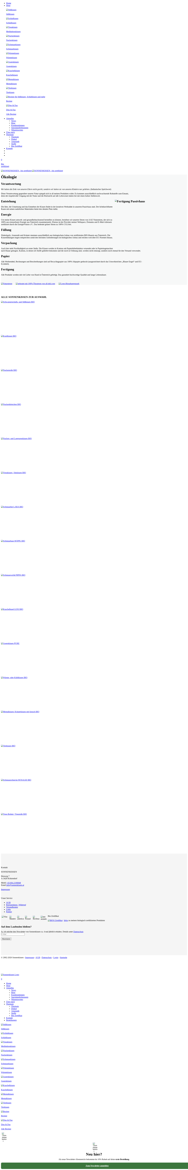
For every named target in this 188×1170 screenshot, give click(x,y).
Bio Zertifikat (16, 146)
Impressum (5, 889)
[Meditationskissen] (11, 27)
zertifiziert (5, 166)
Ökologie (10, 135)
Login (55, 957)
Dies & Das (11, 110)
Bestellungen (11, 1020)
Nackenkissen (11, 40)
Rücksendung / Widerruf (16, 905)
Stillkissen (10, 14)
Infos (66, 920)
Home (8, 3)
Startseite (63, 957)
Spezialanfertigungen (19, 128)
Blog (13, 123)
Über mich (10, 132)
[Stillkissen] (11, 10)
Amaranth (15, 141)
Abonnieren (6, 939)
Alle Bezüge (11, 114)
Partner (9, 912)
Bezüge (9, 101)
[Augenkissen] (12, 62)
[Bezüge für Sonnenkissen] (5, 1111)
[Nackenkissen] (12, 36)
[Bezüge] (25, 97)
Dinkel (14, 139)
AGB (8, 902)
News (13, 121)
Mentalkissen (11, 84)
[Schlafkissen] (12, 18)
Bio (2, 164)
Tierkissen (10, 92)
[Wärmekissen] (12, 53)
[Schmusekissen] (13, 44)
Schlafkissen (11, 23)
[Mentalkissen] (12, 79)
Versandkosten (12, 907)
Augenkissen (11, 66)
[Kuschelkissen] (13, 71)
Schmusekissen (12, 49)
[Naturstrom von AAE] (8, 283)
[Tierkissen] (11, 88)
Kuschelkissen (12, 75)
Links (8, 909)
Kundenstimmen (18, 125)
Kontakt (9, 148)
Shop (8, 5)
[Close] (3, 1134)
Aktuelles (10, 118)
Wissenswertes (17, 130)
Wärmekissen (11, 58)
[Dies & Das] (12, 105)
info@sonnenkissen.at (15, 885)
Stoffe (13, 144)
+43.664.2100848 (13, 883)
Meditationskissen (13, 31)
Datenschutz (78, 932)
